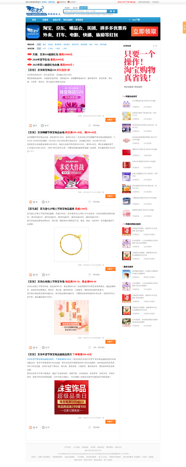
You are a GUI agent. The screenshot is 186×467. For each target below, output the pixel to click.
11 (37, 202)
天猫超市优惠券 (107, 14)
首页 (34, 20)
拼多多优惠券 (86, 14)
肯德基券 (79, 20)
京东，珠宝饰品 (99, 347)
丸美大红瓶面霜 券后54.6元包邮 (143, 161)
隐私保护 (101, 447)
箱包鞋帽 (84, 44)
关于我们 (67, 447)
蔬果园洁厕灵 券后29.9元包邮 (143, 210)
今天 (44, 48)
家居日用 (75, 44)
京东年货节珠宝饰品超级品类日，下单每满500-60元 (49, 359)
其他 (96, 44)
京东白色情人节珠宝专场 (67, 281)
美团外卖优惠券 (149, 277)
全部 (39, 44)
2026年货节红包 (48, 59)
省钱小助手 (78, 460)
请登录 (44, 2)
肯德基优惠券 (57, 457)
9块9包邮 (103, 44)
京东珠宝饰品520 (54, 70)
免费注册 (51, 2)
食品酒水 (66, 44)
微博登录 (63, 2)
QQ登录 (73, 2)
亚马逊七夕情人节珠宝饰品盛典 (63, 208)
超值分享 (56, 20)
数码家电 (58, 44)
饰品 (90, 44)
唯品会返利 (98, 460)
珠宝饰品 (96, 125)
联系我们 (156, 2)
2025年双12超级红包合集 (54, 64)
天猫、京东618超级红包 (52, 54)
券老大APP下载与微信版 (127, 2)
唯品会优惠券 (96, 14)
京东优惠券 (68, 14)
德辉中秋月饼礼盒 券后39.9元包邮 (144, 149)
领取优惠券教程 (144, 2)
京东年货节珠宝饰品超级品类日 (65, 354)
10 (37, 275)
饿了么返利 (108, 460)
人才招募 (76, 447)
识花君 (93, 447)
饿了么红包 (76, 14)
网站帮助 (109, 447)
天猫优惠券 (148, 155)
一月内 (64, 48)
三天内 (50, 48)
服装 (44, 44)
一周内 (57, 48)
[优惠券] (43, 15)
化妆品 (50, 44)
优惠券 (45, 20)
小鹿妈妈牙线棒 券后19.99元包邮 (144, 198)
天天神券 (80, 457)
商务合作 (118, 447)
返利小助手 (88, 460)
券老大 (33, 457)
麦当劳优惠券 (128, 457)
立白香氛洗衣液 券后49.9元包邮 (143, 101)
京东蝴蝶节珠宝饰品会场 (67, 132)
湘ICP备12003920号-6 (93, 450)
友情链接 (85, 447)
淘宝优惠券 (68, 20)
